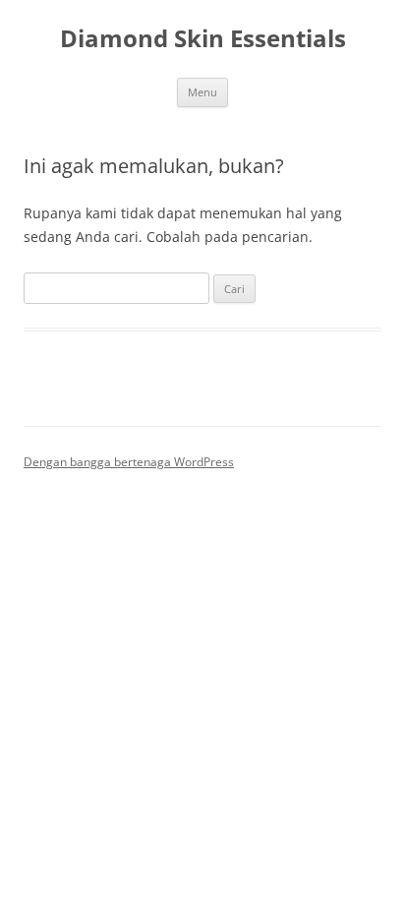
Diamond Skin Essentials (203, 39)
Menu (202, 92)
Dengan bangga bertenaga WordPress (129, 461)
